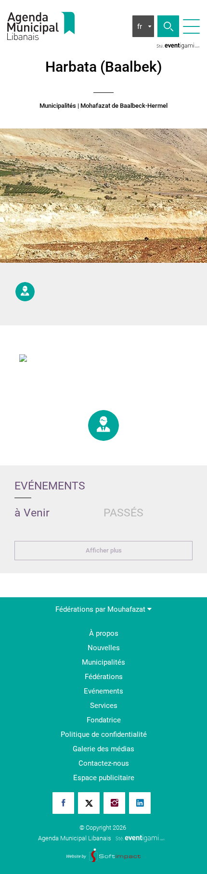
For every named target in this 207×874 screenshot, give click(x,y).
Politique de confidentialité (104, 734)
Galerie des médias (103, 749)
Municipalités (57, 106)
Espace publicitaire (103, 777)
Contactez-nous (103, 763)
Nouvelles (104, 647)
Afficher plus (104, 550)
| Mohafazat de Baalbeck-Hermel (123, 106)
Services (103, 705)
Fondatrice (104, 720)
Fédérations (104, 676)
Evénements (103, 691)
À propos (103, 633)
